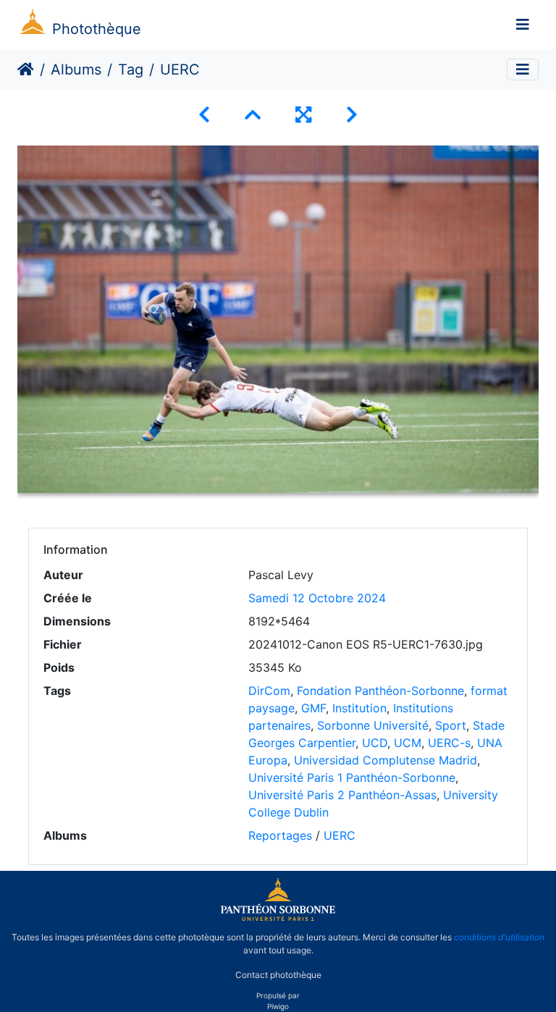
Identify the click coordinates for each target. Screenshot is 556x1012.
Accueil (25, 69)
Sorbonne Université (373, 725)
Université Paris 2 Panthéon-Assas (342, 795)
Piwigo (278, 1006)
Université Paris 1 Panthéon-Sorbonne (351, 777)
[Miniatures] (252, 115)
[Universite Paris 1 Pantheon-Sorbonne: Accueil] (278, 918)
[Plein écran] (303, 115)
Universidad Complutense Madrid (385, 760)
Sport (450, 725)
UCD (374, 742)
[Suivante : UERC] (352, 115)
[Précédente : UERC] (204, 115)
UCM (407, 742)
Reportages (280, 835)
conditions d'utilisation (499, 937)
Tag (130, 69)
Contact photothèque (278, 974)
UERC (339, 835)
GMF (313, 708)
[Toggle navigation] (523, 24)
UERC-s (449, 742)
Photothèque (96, 29)
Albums (76, 69)
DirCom (269, 690)
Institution (359, 708)
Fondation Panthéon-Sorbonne (380, 690)
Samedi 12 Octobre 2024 (317, 598)
